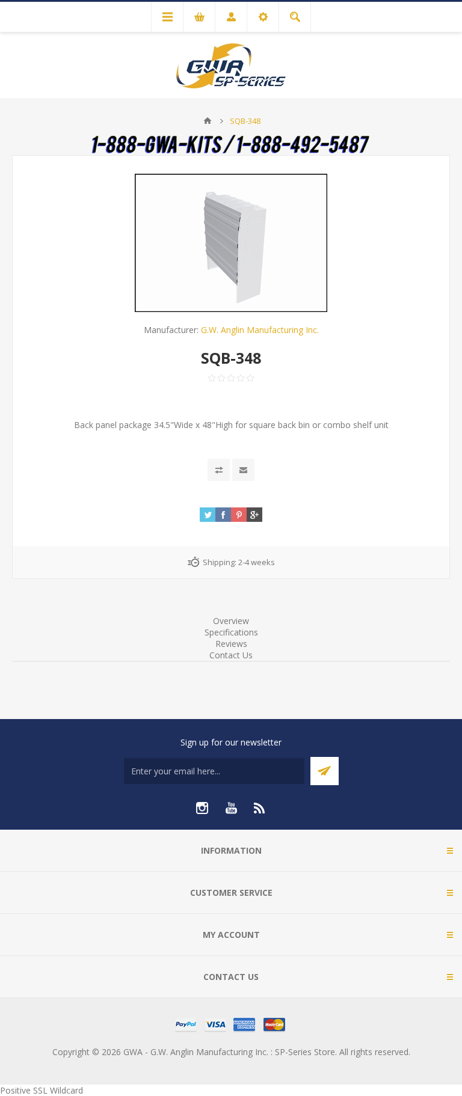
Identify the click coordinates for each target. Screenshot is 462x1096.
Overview (231, 620)
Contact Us (231, 655)
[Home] (208, 120)
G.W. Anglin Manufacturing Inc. (260, 329)
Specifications (231, 632)
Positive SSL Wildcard (41, 1090)
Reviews (231, 643)
